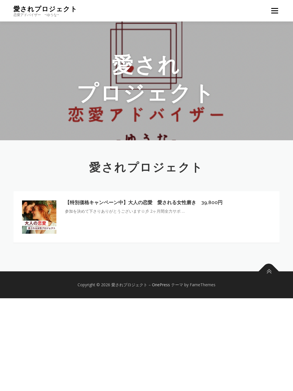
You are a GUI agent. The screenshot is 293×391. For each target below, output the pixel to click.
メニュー (275, 10)
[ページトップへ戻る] (269, 271)
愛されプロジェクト (45, 9)
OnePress (161, 284)
